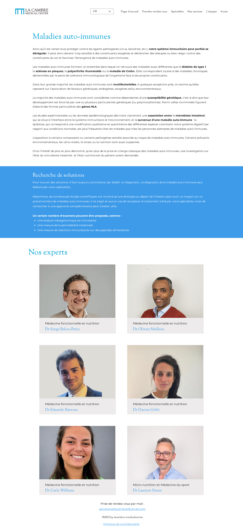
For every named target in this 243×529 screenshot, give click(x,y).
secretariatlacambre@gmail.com (122, 509)
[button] (177, 11)
